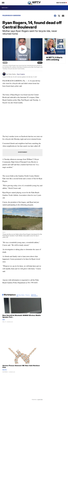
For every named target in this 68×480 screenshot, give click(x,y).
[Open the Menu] (3, 2)
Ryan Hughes (21, 74)
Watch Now (61, 3)
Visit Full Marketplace (34, 295)
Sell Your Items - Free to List (22, 295)
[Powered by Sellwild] (39, 399)
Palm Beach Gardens (11, 15)
